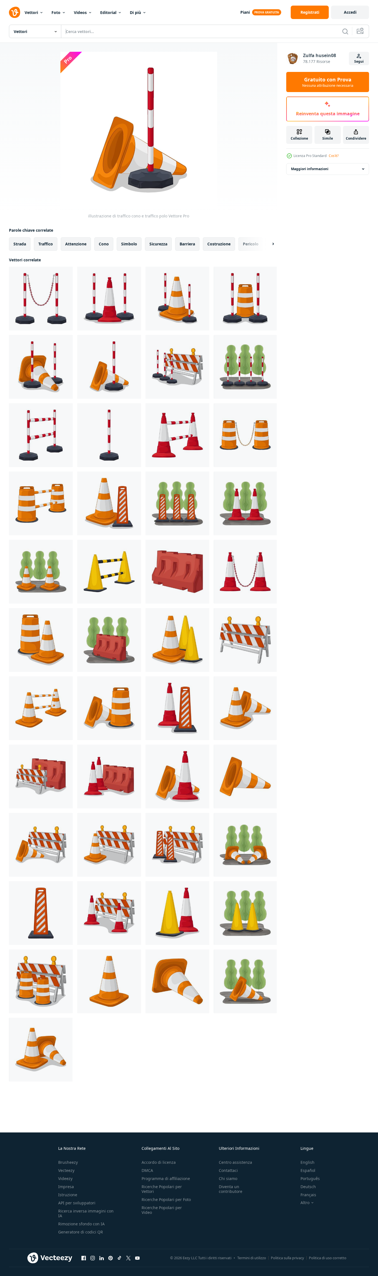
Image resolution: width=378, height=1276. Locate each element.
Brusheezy (68, 1162)
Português (310, 1178)
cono (104, 244)
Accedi (350, 12)
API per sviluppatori (76, 1202)
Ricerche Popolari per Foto (166, 1199)
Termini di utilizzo (251, 1257)
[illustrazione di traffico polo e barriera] (177, 367)
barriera (187, 244)
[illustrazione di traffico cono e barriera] (41, 845)
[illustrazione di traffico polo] (41, 298)
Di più (135, 12)
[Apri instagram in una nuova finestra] (92, 1258)
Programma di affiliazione (166, 1178)
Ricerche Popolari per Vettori (162, 1189)
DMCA (147, 1170)
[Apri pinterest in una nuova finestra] (110, 1258)
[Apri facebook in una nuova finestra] (83, 1258)
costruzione (219, 244)
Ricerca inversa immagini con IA (86, 1213)
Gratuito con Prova (327, 82)
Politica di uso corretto (327, 1257)
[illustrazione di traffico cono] (177, 435)
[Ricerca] (345, 31)
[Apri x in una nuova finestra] (128, 1258)
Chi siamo (228, 1178)
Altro (304, 1202)
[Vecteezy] (14, 12)
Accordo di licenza (159, 1162)
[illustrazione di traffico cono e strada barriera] (109, 776)
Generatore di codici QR (80, 1232)
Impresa (66, 1186)
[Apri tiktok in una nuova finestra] (119, 1258)
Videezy (65, 1178)
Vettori (31, 12)
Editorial (108, 12)
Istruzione (67, 1194)
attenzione (75, 244)
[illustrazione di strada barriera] (177, 572)
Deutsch (308, 1186)
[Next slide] (268, 244)
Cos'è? (334, 155)
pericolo (251, 244)
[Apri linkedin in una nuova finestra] (101, 1258)
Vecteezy (66, 1170)
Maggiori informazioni (309, 168)
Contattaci (228, 1170)
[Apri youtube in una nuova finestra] (137, 1258)
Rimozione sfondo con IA (81, 1223)
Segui (359, 61)
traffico (45, 244)
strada (19, 244)
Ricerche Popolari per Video (162, 1210)
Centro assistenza (235, 1162)
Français (308, 1194)
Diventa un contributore (230, 1189)
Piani (245, 12)
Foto (55, 12)
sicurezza (158, 244)
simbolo (129, 244)
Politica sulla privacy (287, 1257)
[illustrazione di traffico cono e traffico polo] (109, 298)
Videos (80, 12)
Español (307, 1170)
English (307, 1162)
